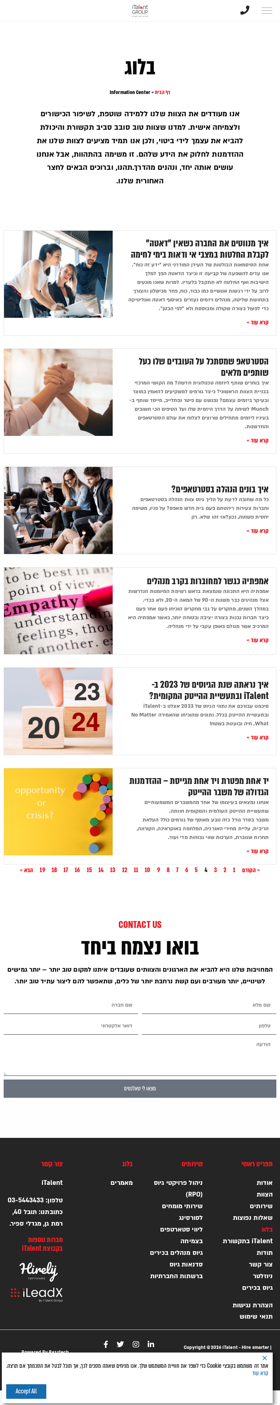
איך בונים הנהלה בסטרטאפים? (220, 489)
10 (147, 870)
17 (65, 870)
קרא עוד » (257, 322)
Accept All (26, 1391)
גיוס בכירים (257, 1288)
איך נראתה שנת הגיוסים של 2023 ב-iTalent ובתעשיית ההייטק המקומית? (209, 690)
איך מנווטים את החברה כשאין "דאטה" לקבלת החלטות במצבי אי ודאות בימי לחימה (200, 249)
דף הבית (162, 92)
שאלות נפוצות (253, 1218)
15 (89, 870)
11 (136, 870)
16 (77, 870)
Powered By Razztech (45, 1352)
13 (112, 870)
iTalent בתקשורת (248, 1241)
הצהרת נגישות (253, 1305)
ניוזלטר (263, 1276)
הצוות (265, 1194)
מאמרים (121, 1183)
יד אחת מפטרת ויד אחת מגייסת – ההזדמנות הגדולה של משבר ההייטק (199, 786)
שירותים (261, 1206)
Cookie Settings (202, 1391)
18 (54, 870)
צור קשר (261, 1264)
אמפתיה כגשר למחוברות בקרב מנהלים (208, 581)
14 (101, 870)
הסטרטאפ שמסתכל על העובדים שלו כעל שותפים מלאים (204, 367)
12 (124, 870)
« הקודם (251, 870)
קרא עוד (260, 1373)
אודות (265, 1183)
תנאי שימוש (256, 1316)
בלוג (267, 1229)
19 (42, 870)
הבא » (27, 870)
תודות (265, 1253)
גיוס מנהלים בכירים (176, 1253)
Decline (250, 1391)
